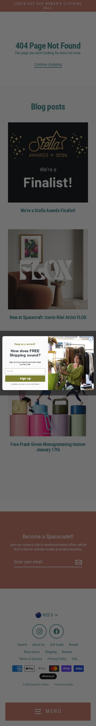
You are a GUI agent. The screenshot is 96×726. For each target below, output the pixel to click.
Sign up (25, 378)
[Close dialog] (91, 339)
